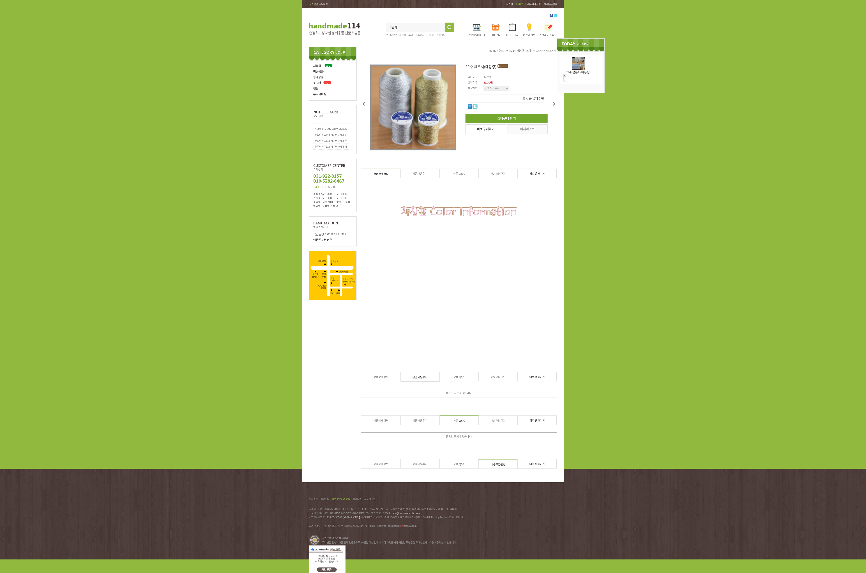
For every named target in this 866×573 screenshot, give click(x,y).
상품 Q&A (459, 173)
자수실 (430, 35)
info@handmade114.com (406, 513)
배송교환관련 (498, 173)
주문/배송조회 (534, 4)
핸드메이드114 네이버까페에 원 (331, 135)
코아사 (411, 35)
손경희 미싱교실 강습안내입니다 (331, 129)
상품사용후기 (419, 173)
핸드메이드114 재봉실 (511, 50)
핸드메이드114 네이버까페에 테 (331, 146)
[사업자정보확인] (351, 517)
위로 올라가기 (537, 173)
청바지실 (440, 35)
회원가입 (519, 4)
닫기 (565, 78)
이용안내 (324, 499)
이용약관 (357, 499)
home (492, 50)
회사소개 (313, 499)
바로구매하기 (486, 129)
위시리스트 (527, 129)
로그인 (509, 4)
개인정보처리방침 (341, 499)
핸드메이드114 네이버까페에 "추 (331, 140)
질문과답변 (369, 499)
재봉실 (402, 35)
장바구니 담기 (506, 118)
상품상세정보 (380, 174)
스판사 (421, 35)
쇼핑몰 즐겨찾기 (318, 4)
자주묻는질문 (550, 4)
